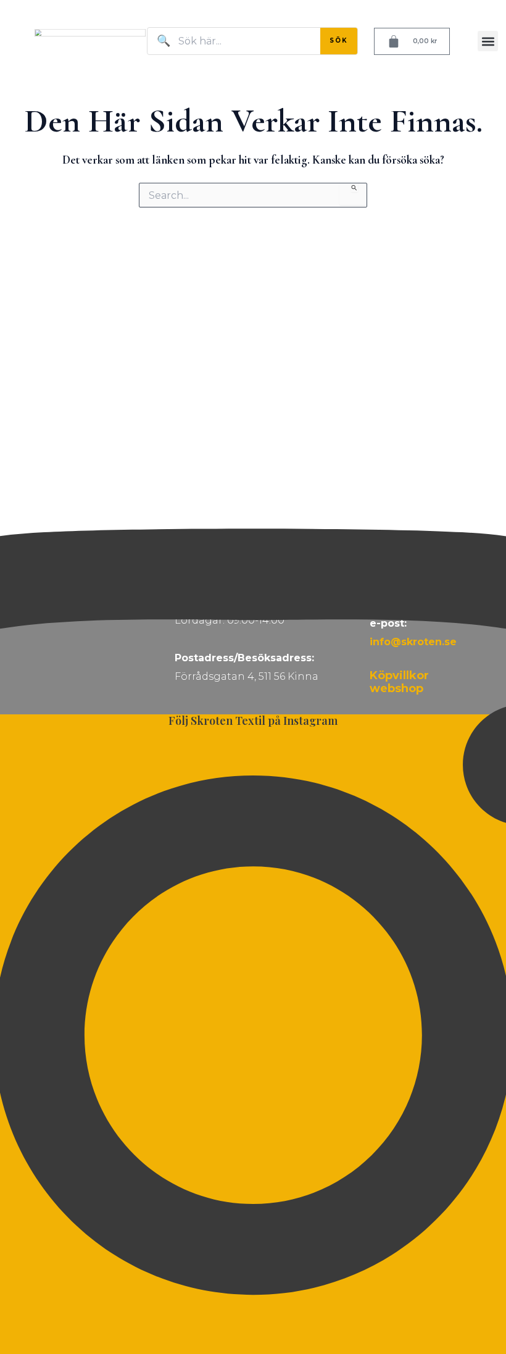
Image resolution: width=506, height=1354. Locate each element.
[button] (488, 41)
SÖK (339, 40)
